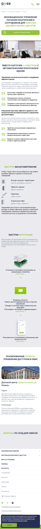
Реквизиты (5, 491)
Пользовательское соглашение (11, 507)
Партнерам (5, 482)
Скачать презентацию (22, 32)
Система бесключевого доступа (13, 455)
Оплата (3, 487)
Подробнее (20, 274)
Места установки (7, 459)
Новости (4, 477)
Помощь (4, 464)
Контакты (5, 468)
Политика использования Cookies (17, 521)
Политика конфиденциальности (11, 511)
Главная (3, 11)
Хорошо (9, 525)
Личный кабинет (10, 496)
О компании (5, 473)
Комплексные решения (14, 11)
